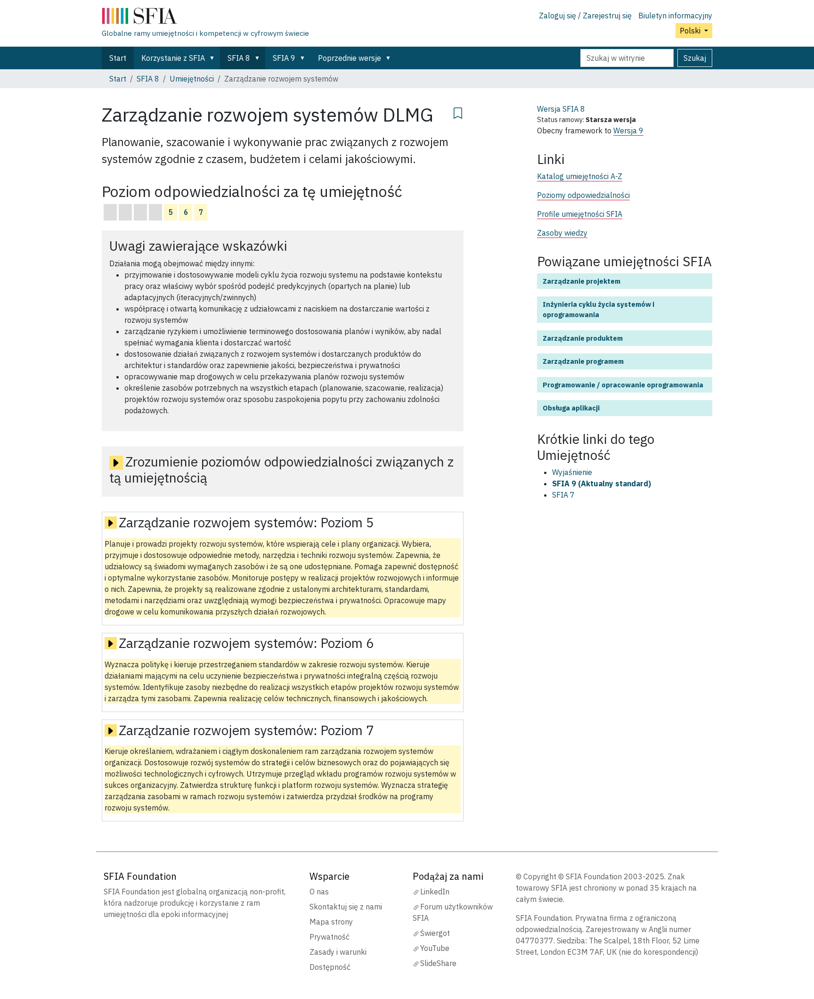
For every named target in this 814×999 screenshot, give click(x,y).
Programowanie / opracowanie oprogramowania (623, 384)
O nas (319, 891)
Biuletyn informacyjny (675, 15)
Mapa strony (331, 921)
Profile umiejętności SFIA (579, 214)
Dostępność (329, 967)
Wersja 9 (628, 130)
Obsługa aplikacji (571, 407)
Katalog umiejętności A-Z (579, 176)
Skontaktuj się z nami (345, 906)
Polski (691, 30)
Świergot (435, 933)
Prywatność (329, 937)
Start (117, 58)
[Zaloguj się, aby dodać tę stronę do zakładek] (458, 111)
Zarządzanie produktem (583, 338)
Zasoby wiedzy (562, 232)
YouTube (434, 948)
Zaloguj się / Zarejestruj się (585, 15)
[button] (214, 58)
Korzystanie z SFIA (173, 58)
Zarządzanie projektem (581, 281)
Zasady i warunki (337, 952)
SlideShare (438, 963)
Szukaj (695, 58)
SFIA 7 (563, 495)
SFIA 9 (284, 58)
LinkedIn (434, 891)
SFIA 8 (239, 58)
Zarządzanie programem (583, 361)
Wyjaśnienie (572, 472)
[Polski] (205, 18)
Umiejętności (192, 78)
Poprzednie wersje (349, 58)
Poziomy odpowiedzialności (583, 195)
